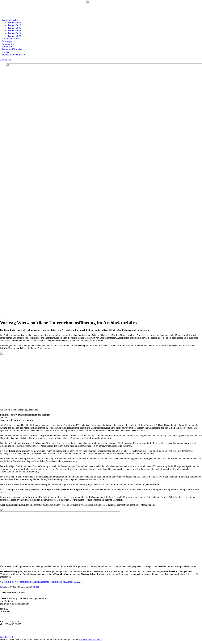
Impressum (82, 632)
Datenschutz (94, 632)
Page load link (6, 637)
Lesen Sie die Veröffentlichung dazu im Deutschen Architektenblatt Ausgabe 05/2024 (42, 582)
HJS (2, 587)
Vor (9, 59)
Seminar (35, 587)
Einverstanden (86, 639)
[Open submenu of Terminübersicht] (18, 20)
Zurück (3, 59)
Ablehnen (97, 639)
